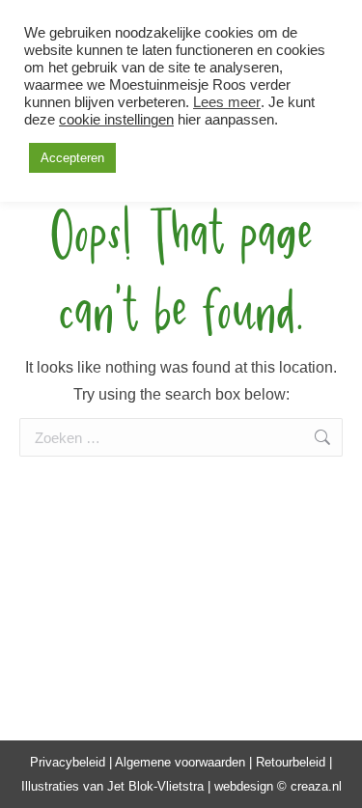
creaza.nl (316, 786)
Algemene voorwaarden (180, 762)
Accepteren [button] (72, 158)
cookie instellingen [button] (116, 119)
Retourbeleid (290, 762)
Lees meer (227, 102)
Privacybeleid (67, 762)
